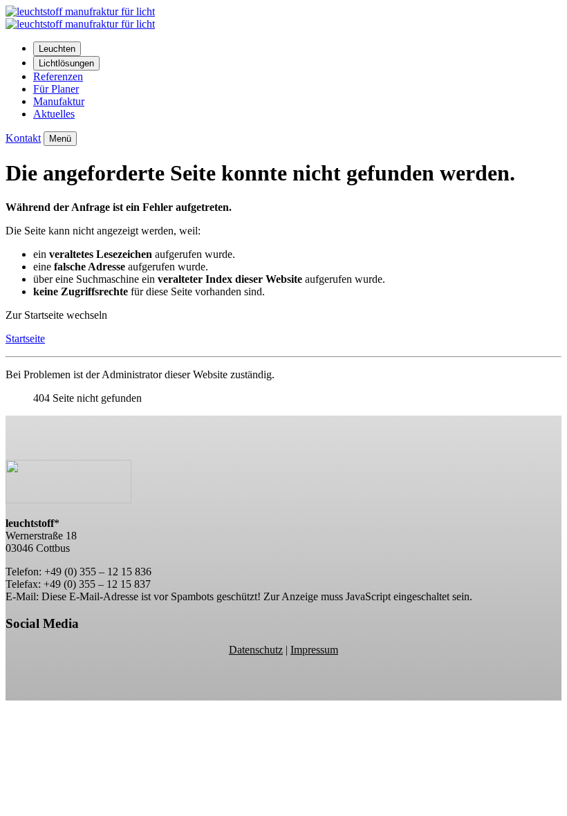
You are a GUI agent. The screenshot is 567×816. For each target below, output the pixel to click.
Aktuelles (54, 114)
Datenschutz (256, 650)
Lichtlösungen (66, 63)
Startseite (25, 338)
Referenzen (58, 76)
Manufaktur (58, 101)
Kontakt (23, 138)
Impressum (314, 650)
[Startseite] (80, 24)
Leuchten (57, 49)
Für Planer (56, 89)
